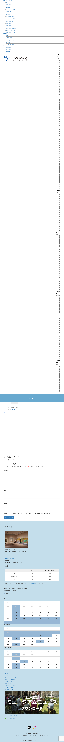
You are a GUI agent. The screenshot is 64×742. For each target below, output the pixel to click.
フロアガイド (9, 11)
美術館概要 (8, 47)
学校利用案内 (8, 681)
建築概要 (8, 51)
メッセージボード (9, 689)
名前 (5, 490)
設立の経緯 (8, 49)
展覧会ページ (27, 583)
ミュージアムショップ (10, 677)
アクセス (8, 12)
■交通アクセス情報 (9, 558)
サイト (5, 503)
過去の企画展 (9, 25)
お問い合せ (8, 683)
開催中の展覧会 (9, 21)
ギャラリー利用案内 (10, 18)
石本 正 (7, 35)
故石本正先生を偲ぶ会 (11, 4)
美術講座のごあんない (10, 673)
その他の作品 (9, 37)
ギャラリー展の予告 (10, 30)
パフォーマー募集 (10, 44)
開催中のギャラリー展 (11, 28)
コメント (6, 470)
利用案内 (8, 7)
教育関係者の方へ (10, 16)
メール (6, 496)
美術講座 (8, 42)
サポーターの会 (9, 687)
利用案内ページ (34, 583)
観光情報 (8, 14)
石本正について (9, 2)
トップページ (7, 403)
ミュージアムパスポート (11, 9)
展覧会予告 (8, 23)
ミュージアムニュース (10, 685)
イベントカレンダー (10, 40)
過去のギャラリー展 (10, 32)
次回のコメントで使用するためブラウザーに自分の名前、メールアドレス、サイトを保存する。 (27, 513)
